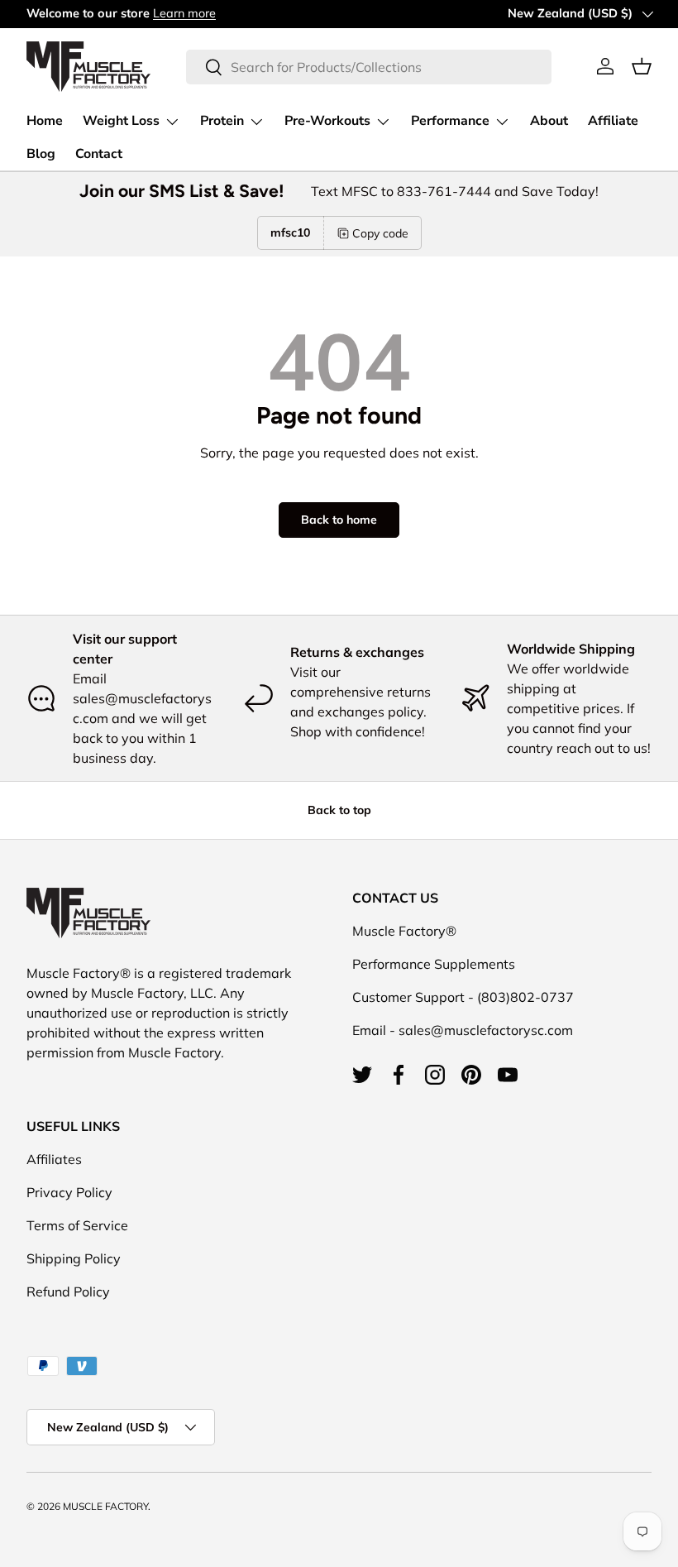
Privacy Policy (69, 1192)
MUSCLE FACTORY (105, 1506)
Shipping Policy (73, 1258)
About (549, 121)
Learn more (184, 13)
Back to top (339, 810)
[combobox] (368, 67)
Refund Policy (68, 1291)
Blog (40, 154)
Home (44, 121)
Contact (98, 154)
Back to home (339, 519)
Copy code (380, 233)
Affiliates (54, 1159)
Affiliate (613, 121)
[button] (641, 66)
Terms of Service (77, 1225)
